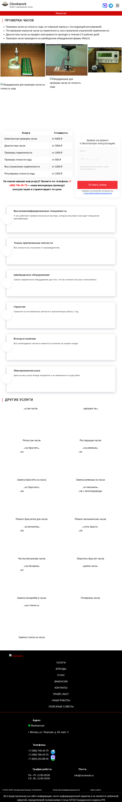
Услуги (61, 662)
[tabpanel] (61, 219)
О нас (61, 675)
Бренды (61, 669)
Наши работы (61, 700)
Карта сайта (95, 790)
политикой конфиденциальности (98, 193)
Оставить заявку (97, 185)
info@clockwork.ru (84, 775)
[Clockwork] (24, 657)
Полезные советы (61, 706)
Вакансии (61, 13)
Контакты (61, 687)
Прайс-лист (61, 694)
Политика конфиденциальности (66, 790)
